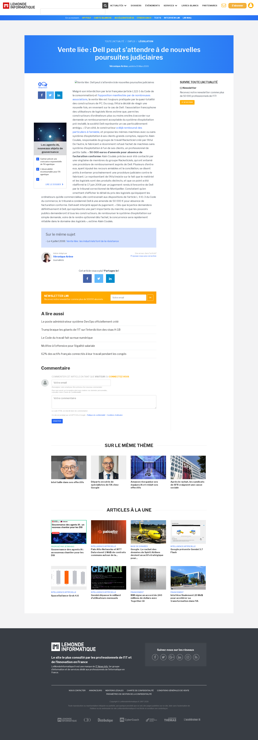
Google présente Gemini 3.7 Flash (187, 551)
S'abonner (237, 5)
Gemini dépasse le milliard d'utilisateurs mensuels (106, 597)
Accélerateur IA (124, 18)
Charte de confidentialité (140, 691)
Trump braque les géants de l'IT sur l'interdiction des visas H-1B (80, 329)
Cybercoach (144, 18)
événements (152, 5)
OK (150, 298)
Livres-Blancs (190, 5)
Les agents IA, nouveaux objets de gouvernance (50, 148)
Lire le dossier (53, 184)
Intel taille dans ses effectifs (67, 482)
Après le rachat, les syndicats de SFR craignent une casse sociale (187, 484)
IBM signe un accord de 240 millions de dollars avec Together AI (146, 598)
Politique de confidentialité (96, 415)
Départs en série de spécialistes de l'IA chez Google (105, 484)
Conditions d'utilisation (115, 415)
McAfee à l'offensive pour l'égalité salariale (68, 345)
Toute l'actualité (114, 41)
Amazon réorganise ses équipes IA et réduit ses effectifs (144, 484)
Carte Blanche (103, 18)
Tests (157, 18)
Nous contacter (77, 691)
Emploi (131, 41)
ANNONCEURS (95, 691)
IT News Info (101, 666)
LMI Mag (187, 18)
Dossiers (136, 5)
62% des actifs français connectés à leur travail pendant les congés (83, 353)
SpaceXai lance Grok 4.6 (65, 595)
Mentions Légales (114, 691)
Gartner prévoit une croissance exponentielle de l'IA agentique (51, 161)
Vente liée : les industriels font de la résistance (92, 241)
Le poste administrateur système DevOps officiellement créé (80, 321)
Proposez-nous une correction (143, 256)
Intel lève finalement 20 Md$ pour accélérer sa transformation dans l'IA (187, 598)
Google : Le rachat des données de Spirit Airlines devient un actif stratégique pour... (147, 554)
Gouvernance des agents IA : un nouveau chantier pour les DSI (67, 552)
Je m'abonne (187, 102)
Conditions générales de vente (173, 691)
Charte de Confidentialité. (72, 392)
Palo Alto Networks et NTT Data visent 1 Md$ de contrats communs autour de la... (108, 552)
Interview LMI (172, 18)
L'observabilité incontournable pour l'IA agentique (50, 172)
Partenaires (209, 5)
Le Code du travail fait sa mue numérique (67, 337)
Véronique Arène (63, 256)
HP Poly (86, 18)
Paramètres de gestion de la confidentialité (129, 694)
